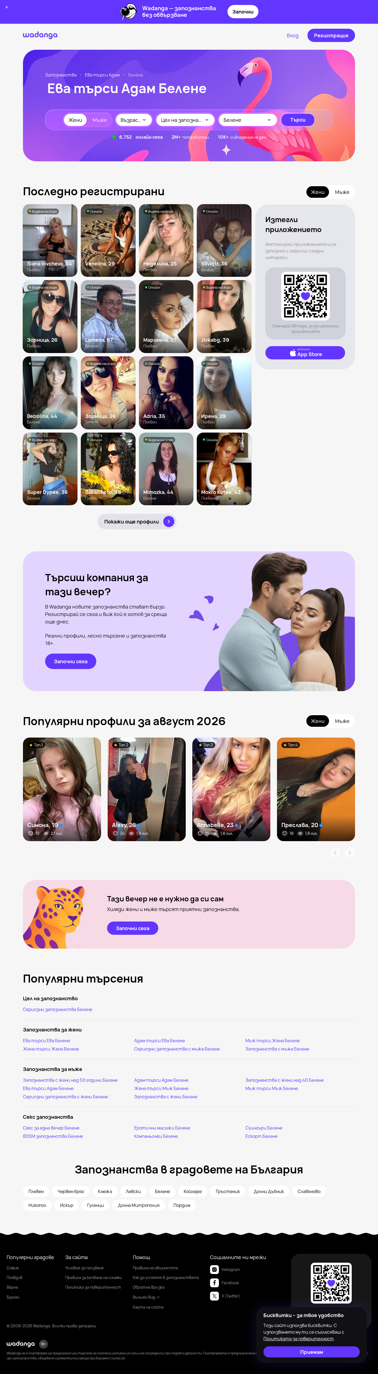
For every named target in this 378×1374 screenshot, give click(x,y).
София (13, 1267)
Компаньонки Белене (156, 1136)
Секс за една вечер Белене (51, 1128)
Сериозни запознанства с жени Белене (65, 1097)
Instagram (231, 1269)
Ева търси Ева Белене (46, 1041)
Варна (12, 1287)
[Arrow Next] (350, 853)
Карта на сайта (148, 1307)
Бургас (13, 1297)
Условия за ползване (84, 1267)
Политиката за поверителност (298, 1339)
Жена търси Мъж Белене (161, 1088)
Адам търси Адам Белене (161, 1080)
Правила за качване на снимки (93, 1277)
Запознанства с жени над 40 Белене (284, 1080)
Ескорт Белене (261, 1136)
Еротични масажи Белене (162, 1128)
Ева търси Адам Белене (48, 1088)
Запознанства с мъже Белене (277, 1049)
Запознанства (61, 75)
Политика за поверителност (93, 1287)
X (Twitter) (231, 1296)
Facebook (230, 1282)
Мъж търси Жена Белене (272, 1041)
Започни (242, 11)
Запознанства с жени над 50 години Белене (70, 1080)
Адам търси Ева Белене (159, 1041)
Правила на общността (155, 1267)
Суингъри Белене (263, 1128)
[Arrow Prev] (335, 853)
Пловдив (14, 1277)
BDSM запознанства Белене (53, 1136)
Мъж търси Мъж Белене (271, 1088)
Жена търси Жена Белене (51, 1049)
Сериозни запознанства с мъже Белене (177, 1049)
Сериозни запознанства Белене (57, 1009)
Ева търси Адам (102, 75)
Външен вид (144, 1297)
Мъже (100, 120)
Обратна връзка (149, 1287)
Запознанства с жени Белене (165, 1097)
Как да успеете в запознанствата (166, 1277)
